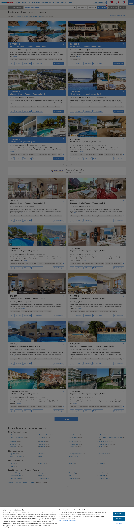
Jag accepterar (119, 513)
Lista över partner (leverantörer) (67, 520)
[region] (67, 518)
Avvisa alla (119, 518)
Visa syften (119, 523)
